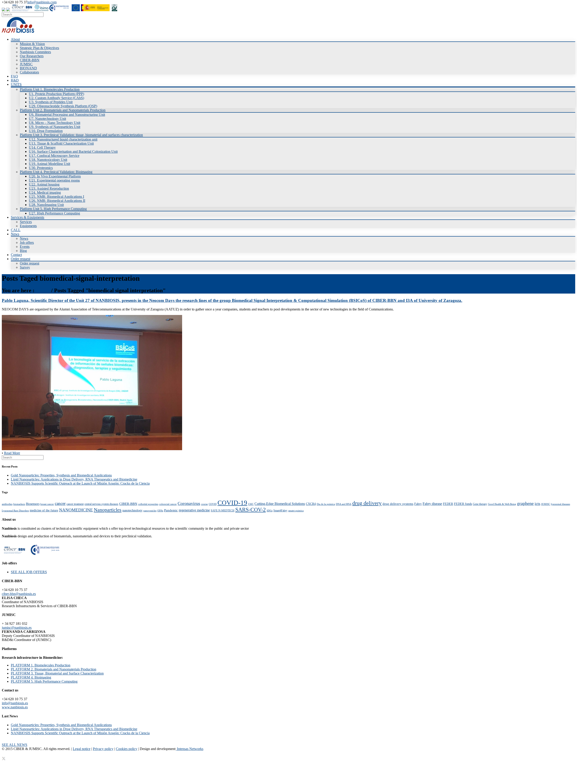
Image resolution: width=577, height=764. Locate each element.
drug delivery (367, 503)
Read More (12, 453)
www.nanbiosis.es (15, 707)
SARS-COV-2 (250, 509)
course (204, 504)
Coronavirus (189, 503)
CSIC (251, 504)
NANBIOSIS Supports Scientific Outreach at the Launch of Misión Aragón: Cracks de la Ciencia (80, 483)
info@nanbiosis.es (15, 703)
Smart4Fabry (280, 510)
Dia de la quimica (326, 504)
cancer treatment (75, 504)
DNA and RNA (343, 504)
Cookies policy (126, 749)
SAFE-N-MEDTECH (222, 510)
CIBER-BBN (128, 504)
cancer (60, 503)
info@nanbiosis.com (42, 2)
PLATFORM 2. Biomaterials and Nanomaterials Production (53, 669)
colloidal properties (148, 504)
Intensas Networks (189, 749)
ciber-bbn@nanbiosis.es (19, 594)
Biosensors (32, 504)
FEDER (448, 504)
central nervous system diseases (101, 504)
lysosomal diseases (560, 504)
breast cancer (47, 504)
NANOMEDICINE (76, 510)
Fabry (418, 504)
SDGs (269, 510)
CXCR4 (311, 504)
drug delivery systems (397, 504)
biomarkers (19, 504)
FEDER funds (463, 504)
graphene (525, 503)
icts (537, 503)
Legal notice (81, 749)
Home (43, 290)
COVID (213, 504)
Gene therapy (480, 504)
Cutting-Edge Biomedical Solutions (279, 504)
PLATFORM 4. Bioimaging (31, 677)
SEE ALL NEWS (14, 745)
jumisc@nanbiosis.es (17, 627)
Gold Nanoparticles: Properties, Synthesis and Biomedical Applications (61, 475)
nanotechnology (132, 510)
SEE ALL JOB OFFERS (29, 572)
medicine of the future (44, 510)
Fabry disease (432, 504)
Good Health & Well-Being (502, 504)
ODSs (160, 510)
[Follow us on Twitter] (3, 10)
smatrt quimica (296, 510)
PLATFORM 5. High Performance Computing (44, 681)
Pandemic (171, 510)
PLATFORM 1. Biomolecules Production (40, 665)
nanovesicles (149, 510)
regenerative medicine (194, 510)
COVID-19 (232, 502)
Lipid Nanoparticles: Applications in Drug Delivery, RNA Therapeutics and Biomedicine (74, 479)
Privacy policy (103, 749)
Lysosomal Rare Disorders (15, 510)
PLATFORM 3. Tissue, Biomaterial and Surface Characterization (57, 673)
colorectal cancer (168, 504)
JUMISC (545, 504)
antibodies (7, 504)
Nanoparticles (107, 510)
